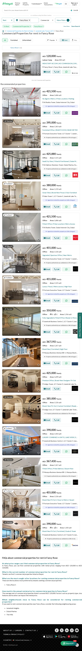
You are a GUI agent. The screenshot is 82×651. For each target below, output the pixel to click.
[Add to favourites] (38, 73)
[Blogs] (58, 4)
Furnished (14, 40)
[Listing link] (41, 64)
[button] (7, 20)
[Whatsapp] (66, 72)
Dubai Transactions (48, 4)
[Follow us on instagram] (72, 630)
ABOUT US (7, 630)
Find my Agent (17, 4)
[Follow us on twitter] (62, 630)
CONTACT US (30, 630)
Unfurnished (26, 40)
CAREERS (18, 630)
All (5, 40)
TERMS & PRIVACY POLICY (13, 634)
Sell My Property (26, 4)
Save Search (75, 26)
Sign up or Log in (74, 4)
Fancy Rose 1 (15, 48)
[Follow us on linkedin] (67, 630)
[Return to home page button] (7, 4)
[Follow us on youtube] (77, 630)
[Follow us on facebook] (57, 630)
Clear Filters (66, 26)
